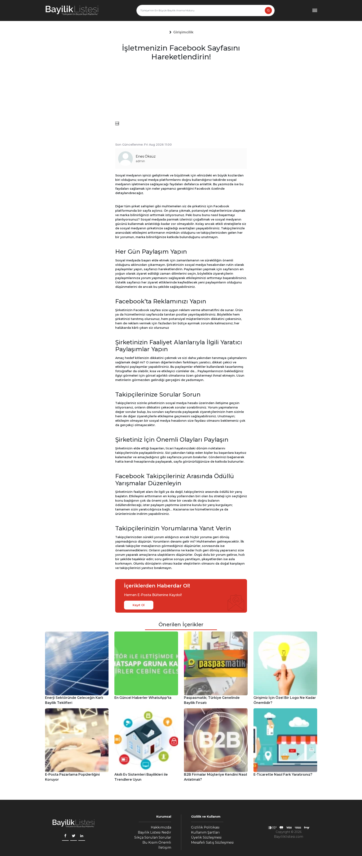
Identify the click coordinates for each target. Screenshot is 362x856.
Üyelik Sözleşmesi (206, 837)
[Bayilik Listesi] (72, 10)
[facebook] (65, 836)
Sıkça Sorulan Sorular (152, 837)
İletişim (164, 847)
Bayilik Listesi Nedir (154, 832)
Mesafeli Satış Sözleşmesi (212, 842)
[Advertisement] (181, 92)
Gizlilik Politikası (205, 827)
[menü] (117, 123)
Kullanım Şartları (205, 832)
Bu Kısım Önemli (156, 842)
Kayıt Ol (139, 605)
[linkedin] (81, 836)
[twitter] (73, 836)
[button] (183, 32)
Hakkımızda (161, 827)
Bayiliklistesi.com (288, 837)
